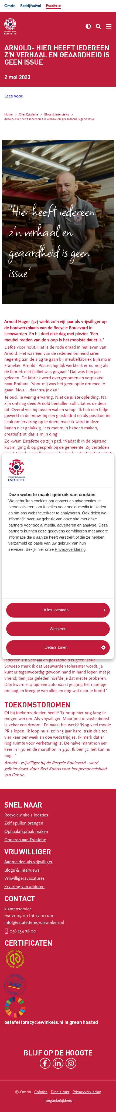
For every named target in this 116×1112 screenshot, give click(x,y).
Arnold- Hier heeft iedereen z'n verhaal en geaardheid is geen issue (49, 119)
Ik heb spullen (21, 132)
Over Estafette (28, 114)
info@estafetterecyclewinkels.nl (34, 922)
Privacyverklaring (70, 549)
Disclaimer (60, 1092)
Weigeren (58, 628)
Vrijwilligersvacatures (24, 878)
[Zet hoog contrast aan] (88, 26)
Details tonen (56, 647)
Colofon (40, 1092)
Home (8, 114)
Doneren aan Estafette (25, 840)
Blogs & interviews (56, 114)
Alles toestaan (56, 610)
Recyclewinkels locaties (26, 815)
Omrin (9, 5)
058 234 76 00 (23, 931)
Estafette (53, 5)
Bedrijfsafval (30, 5)
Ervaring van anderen (24, 886)
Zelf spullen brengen (23, 823)
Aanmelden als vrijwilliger (28, 862)
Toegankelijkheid (58, 1100)
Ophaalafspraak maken (26, 831)
